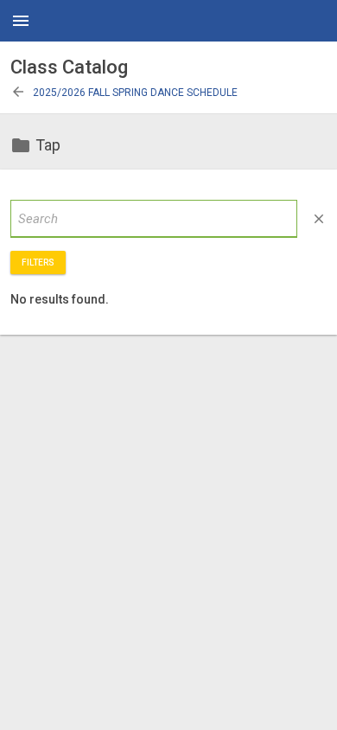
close (319, 219)
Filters (38, 262)
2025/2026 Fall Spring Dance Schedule (124, 92)
